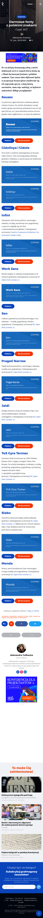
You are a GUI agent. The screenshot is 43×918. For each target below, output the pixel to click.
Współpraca (9, 898)
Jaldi (5, 406)
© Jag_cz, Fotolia (33, 611)
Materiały (21, 17)
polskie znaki (12, 617)
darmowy (13, 616)
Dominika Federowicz (8, 800)
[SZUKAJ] (40, 4)
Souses (7, 97)
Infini (6, 215)
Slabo (6, 513)
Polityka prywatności (30, 900)
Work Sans (10, 269)
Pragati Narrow (14, 361)
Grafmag (20, 905)
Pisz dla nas (19, 898)
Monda (7, 563)
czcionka (5, 616)
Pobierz (8, 141)
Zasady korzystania (16, 900)
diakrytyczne (23, 616)
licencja (36, 616)
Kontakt (20, 902)
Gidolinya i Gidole (15, 148)
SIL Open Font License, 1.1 (20, 372)
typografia (22, 617)
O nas (6, 900)
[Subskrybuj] (39, 887)
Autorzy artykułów (30, 898)
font (30, 616)
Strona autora (24, 141)
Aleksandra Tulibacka (21, 38)
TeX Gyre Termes (15, 453)
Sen (5, 313)
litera (4, 617)
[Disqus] (21, 733)
